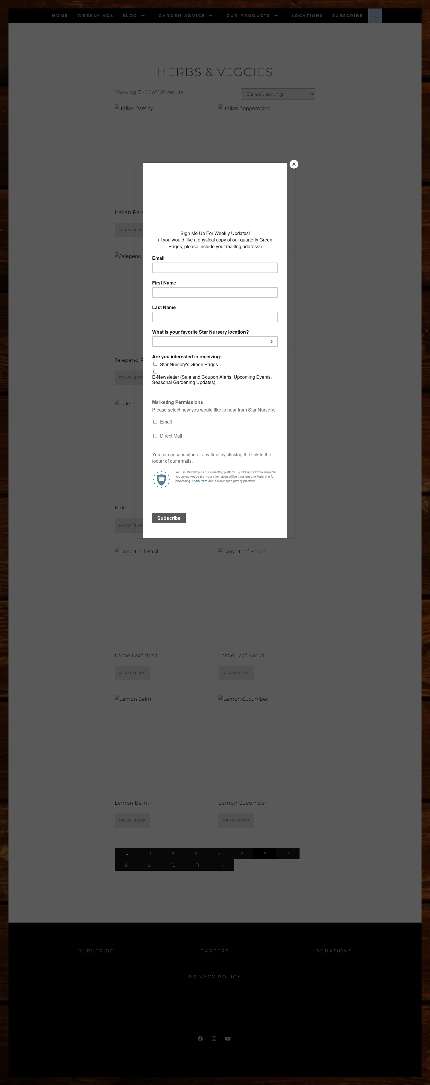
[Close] (294, 164)
